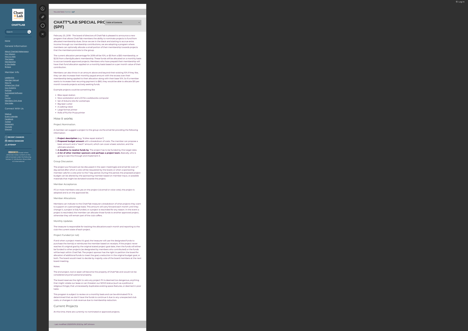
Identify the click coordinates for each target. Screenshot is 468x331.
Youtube (8, 127)
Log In (461, 2)
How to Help (10, 57)
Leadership (9, 77)
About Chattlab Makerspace (17, 51)
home (67, 12)
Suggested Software (13, 93)
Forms (7, 98)
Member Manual (12, 80)
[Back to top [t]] (42, 34)
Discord (8, 129)
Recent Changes (15, 137)
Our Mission (10, 54)
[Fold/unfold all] (42, 23)
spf (73, 12)
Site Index (9, 103)
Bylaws (8, 67)
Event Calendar (11, 116)
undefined (29, 32)
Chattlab (18, 24)
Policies (8, 90)
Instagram (9, 124)
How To (8, 83)
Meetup (8, 114)
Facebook (9, 119)
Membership (10, 62)
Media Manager (15, 141)
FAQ (7, 95)
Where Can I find (12, 85)
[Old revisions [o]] (42, 8)
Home (7, 41)
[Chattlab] (18, 15)
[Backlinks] (42, 17)
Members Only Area (13, 101)
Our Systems (10, 88)
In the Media (10, 64)
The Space (9, 59)
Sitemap (11, 145)
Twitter (8, 122)
